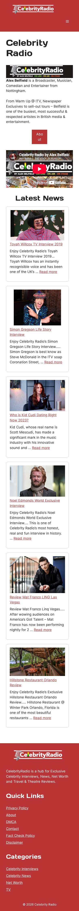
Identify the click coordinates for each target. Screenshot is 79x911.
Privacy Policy (17, 808)
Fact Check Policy (20, 836)
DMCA (11, 822)
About (39, 136)
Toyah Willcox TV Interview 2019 (36, 244)
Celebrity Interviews (22, 869)
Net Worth (14, 883)
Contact (12, 829)
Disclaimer (14, 842)
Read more (48, 272)
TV (8, 889)
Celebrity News (18, 876)
